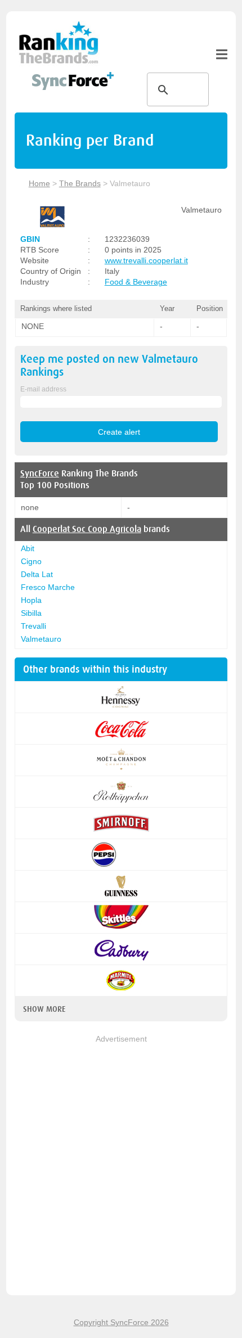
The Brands (80, 183)
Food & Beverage (136, 281)
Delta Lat (37, 574)
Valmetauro (41, 638)
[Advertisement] (121, 1166)
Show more (44, 1008)
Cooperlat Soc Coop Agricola (87, 529)
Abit (27, 548)
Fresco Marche (48, 587)
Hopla (31, 600)
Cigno (31, 561)
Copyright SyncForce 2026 (121, 1322)
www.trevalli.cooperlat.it (146, 260)
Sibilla (31, 613)
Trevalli (33, 625)
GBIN (30, 239)
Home (39, 183)
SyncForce (39, 473)
